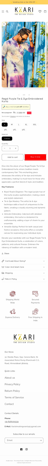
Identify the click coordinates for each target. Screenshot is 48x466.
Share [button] (6, 253)
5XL (23, 130)
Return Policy (12, 390)
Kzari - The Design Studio (17, 460)
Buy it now (35, 157)
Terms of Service (14, 397)
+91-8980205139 (12, 422)
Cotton (7, 139)
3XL (5, 130)
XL (26, 125)
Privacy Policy (12, 384)
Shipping (13, 116)
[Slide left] (18, 94)
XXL (34, 125)
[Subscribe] (40, 440)
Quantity (5, 144)
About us (10, 377)
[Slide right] (29, 94)
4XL (14, 130)
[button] (2, 11)
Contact (9, 404)
